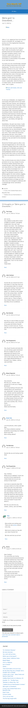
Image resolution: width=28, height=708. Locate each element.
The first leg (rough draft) (10, 698)
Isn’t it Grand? (6, 664)
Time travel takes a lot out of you (12, 668)
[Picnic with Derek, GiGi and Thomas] (14, 93)
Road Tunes (6, 692)
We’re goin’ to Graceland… (10, 686)
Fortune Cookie (7, 694)
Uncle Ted (9, 418)
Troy (8, 515)
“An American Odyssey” (9, 650)
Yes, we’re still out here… (9, 654)
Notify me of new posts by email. (12, 625)
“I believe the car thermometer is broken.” (14, 684)
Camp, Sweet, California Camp (11, 658)
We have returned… (8, 652)
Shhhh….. (5, 666)
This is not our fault (8, 696)
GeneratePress (22, 706)
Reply (5, 267)
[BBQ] (14, 33)
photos (15, 525)
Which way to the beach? (10, 656)
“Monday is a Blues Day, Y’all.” (11, 682)
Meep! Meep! (6, 660)
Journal (6, 188)
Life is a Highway (7, 662)
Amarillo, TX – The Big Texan (10, 680)
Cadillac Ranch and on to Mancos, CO (13, 678)
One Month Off (14, 4)
